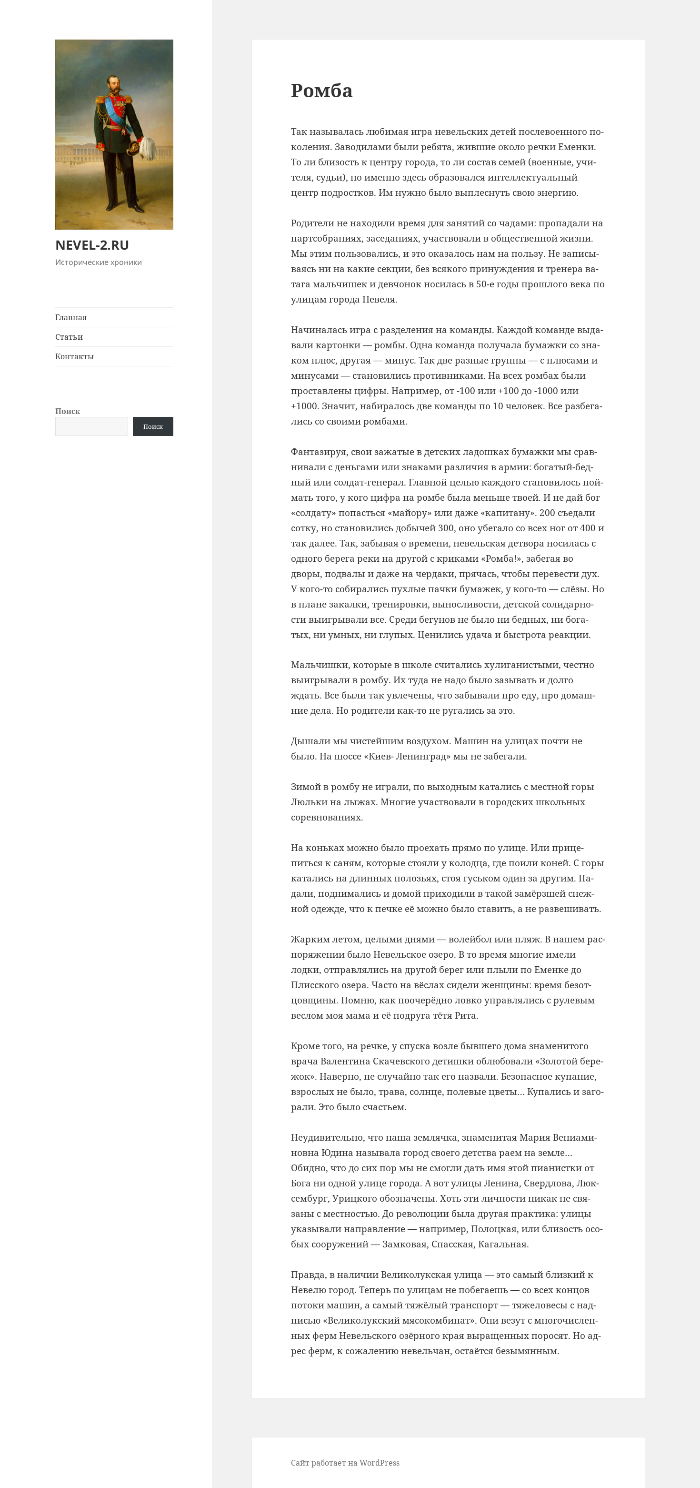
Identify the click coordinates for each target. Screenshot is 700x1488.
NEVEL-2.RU (92, 244)
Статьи (69, 337)
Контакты (74, 356)
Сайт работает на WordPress (345, 1463)
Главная (71, 317)
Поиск (67, 411)
